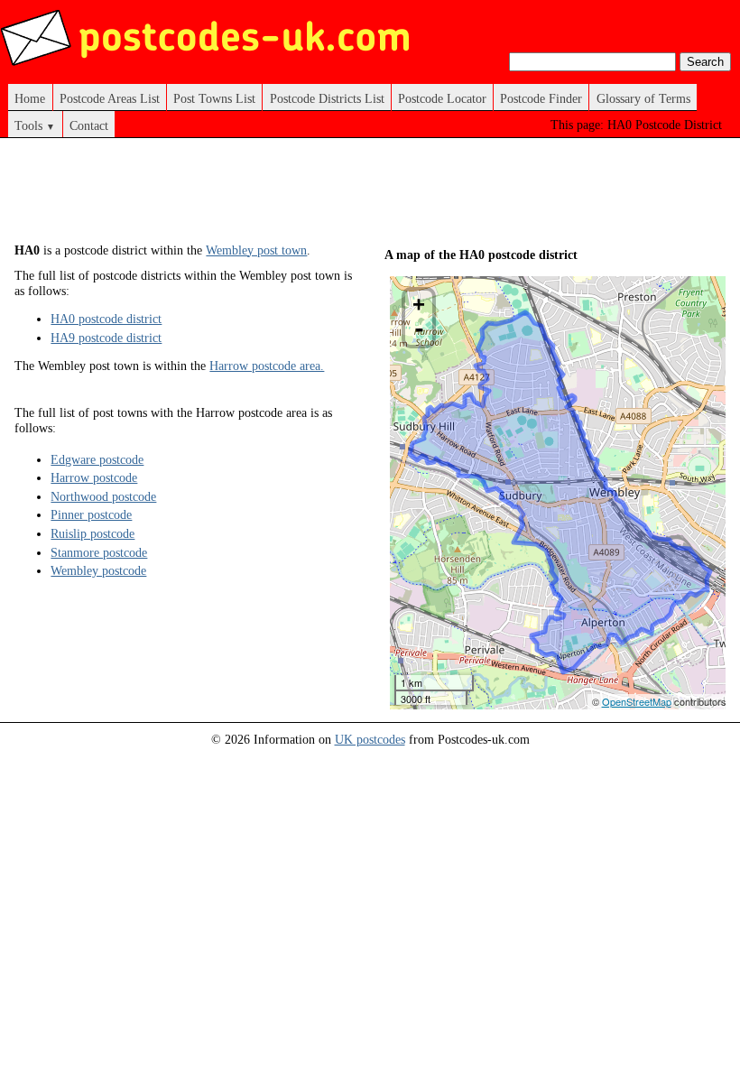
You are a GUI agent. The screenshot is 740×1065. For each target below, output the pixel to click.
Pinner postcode (91, 514)
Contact (88, 125)
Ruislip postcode (92, 533)
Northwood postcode (103, 496)
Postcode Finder (541, 98)
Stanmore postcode (99, 552)
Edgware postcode (97, 459)
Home (29, 98)
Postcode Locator (442, 98)
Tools (34, 125)
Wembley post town (256, 250)
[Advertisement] (342, 196)
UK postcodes (370, 739)
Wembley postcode (98, 570)
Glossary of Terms (643, 98)
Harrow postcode (94, 477)
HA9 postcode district (106, 337)
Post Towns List (214, 98)
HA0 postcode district (106, 318)
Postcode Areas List (110, 98)
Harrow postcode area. (266, 365)
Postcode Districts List (327, 98)
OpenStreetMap (636, 701)
